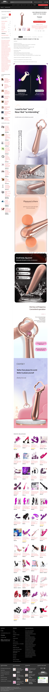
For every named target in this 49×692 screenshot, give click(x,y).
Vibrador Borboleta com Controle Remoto (43, 600)
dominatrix (8, 51)
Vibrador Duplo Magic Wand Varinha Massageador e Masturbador (17, 493)
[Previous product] (47, 7)
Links (14, 640)
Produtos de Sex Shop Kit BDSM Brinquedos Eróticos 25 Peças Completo (34, 493)
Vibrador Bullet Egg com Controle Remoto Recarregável (26, 554)
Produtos (7, 7)
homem (33, 646)
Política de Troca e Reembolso (16, 652)
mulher (42, 27)
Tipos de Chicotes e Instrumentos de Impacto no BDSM (7, 86)
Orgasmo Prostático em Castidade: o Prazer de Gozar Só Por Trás (7, 80)
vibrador (3, 71)
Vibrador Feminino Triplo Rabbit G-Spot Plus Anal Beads (34, 600)
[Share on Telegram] (44, 31)
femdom (30, 644)
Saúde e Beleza (4, 21)
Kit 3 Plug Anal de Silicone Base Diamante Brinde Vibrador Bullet (17, 616)
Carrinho (14, 632)
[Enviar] (31, 2)
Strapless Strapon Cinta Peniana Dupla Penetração (25, 538)
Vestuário (3, 23)
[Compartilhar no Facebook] (35, 31)
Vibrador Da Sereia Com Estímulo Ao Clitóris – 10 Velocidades (34, 585)
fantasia (7, 54)
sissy (5, 66)
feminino (34, 644)
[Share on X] (37, 31)
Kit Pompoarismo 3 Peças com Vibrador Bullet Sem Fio (34, 462)
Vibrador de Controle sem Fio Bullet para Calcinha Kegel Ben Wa (25, 493)
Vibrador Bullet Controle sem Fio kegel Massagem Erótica (34, 477)
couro (7, 49)
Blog (14, 631)
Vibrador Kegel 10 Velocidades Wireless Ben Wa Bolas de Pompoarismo (43, 446)
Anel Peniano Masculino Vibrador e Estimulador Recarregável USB (25, 600)
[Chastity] (5, 2)
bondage (8, 40)
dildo (9, 49)
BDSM (2, 29)
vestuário (6, 69)
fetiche (3, 57)
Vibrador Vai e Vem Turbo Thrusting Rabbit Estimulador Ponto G (43, 555)
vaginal (3, 69)
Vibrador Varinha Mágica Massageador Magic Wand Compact (35, 554)
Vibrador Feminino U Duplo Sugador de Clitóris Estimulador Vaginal (43, 477)
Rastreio (2, 675)
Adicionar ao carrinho (39, 21)
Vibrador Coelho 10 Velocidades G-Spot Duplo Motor (43, 522)
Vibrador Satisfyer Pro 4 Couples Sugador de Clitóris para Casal (26, 462)
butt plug (30, 632)
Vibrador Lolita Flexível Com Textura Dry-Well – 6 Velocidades (43, 585)
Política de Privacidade (17, 649)
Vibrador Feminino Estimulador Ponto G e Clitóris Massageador (17, 446)
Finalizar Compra (16, 634)
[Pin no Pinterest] (40, 31)
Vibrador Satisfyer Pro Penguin (34, 616)
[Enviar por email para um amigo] (38, 31)
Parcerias (14, 645)
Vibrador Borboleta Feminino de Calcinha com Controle (26, 570)
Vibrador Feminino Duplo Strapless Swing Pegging (17, 477)
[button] (46, 2)
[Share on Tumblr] (42, 31)
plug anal (3, 63)
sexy (26, 653)
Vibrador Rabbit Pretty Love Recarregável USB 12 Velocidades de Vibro (26, 508)
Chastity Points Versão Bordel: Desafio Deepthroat (7, 108)
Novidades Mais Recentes (6, 668)
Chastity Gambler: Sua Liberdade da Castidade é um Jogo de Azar (7, 92)
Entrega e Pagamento (5, 673)
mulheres (45, 27)
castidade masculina (5, 43)
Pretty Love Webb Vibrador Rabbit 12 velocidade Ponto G (34, 507)
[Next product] (45, 7)
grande (6, 57)
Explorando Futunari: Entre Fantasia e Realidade (7, 97)
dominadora (4, 51)
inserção (27, 647)
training (31, 655)
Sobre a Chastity (16, 659)
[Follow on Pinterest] (44, 668)
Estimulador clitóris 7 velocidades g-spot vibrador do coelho (17, 507)
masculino (3, 60)
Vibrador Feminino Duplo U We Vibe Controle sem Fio (25, 477)
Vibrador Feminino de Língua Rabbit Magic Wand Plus (17, 554)
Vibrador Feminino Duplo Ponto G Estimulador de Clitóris (35, 446)
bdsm (5, 40)
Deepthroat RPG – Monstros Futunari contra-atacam (7, 113)
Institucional (15, 638)
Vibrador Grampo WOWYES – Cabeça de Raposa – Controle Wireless (26, 585)
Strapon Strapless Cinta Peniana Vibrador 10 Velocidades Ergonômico (17, 570)
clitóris (3, 48)
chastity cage (7, 45)
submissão (27, 655)
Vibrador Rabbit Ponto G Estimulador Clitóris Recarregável (17, 462)
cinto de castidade (4, 46)
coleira (6, 48)
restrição (29, 652)
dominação (3, 52)
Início (2, 7)
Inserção (3, 24)
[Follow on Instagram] (41, 668)
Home (14, 636)
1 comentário (7, 115)
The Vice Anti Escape (17, 661)
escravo (7, 52)
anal (2, 40)
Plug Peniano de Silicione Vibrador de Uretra (17, 538)
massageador (8, 60)
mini (36, 27)
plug (30, 650)
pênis (6, 63)
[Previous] (15, 19)
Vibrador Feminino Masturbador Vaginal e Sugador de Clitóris (17, 522)
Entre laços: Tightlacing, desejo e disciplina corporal (6, 103)
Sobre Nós (3, 670)
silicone (3, 66)
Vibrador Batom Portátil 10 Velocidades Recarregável (26, 446)
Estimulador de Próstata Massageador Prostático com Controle (17, 585)
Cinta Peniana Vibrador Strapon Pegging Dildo (44, 616)
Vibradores (3, 33)
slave (8, 66)
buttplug (27, 632)
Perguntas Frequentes (5, 672)
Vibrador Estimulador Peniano (26, 522)
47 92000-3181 (3, 637)
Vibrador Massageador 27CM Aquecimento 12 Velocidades (43, 492)
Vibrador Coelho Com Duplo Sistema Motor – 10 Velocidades (44, 538)
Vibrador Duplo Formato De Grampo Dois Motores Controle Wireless (17, 600)
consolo (9, 48)
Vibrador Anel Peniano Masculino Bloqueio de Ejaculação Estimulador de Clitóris (44, 570)
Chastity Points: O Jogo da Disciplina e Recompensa (7, 119)
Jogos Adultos (4, 31)
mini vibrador (39, 27)
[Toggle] (10, 25)
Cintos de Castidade (3, 27)
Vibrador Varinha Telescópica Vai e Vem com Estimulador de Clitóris (43, 462)
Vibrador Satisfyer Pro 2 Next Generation (34, 569)
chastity (3, 45)
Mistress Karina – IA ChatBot (18, 643)
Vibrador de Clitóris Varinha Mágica (34, 538)
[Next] (28, 19)
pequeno (36, 28)
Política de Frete (16, 647)
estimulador (4, 54)
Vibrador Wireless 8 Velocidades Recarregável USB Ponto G (34, 523)
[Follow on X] (43, 668)
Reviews (14, 657)
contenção (3, 49)
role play (33, 652)
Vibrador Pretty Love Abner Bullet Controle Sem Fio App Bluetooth (43, 508)
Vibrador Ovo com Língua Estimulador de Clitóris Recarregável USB (26, 616)
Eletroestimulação (4, 35)
